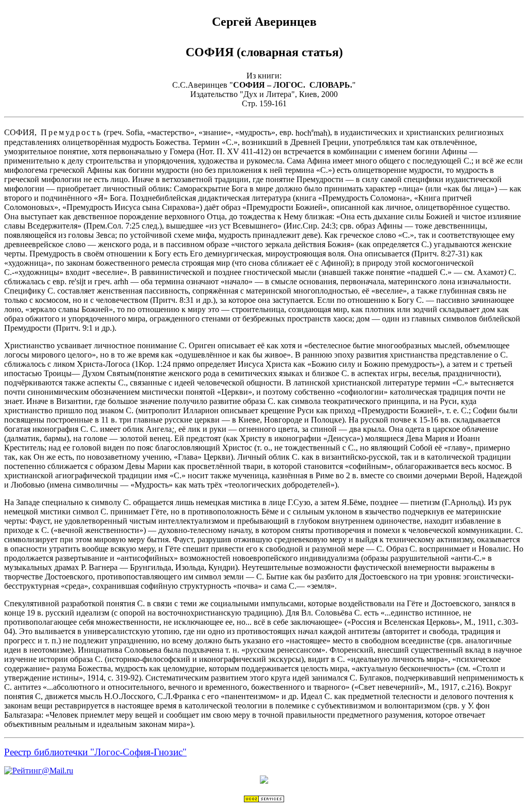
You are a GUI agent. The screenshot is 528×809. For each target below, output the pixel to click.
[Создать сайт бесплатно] (264, 800)
